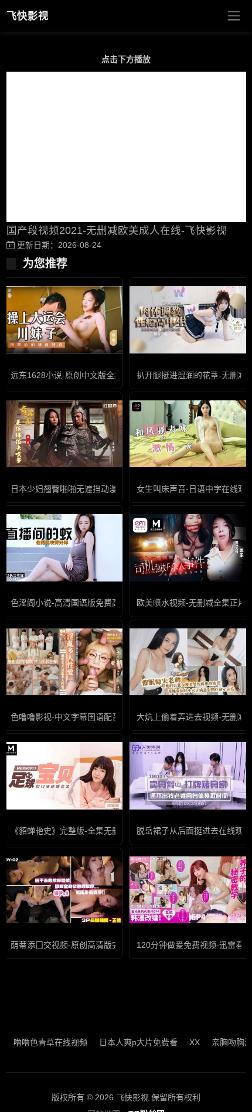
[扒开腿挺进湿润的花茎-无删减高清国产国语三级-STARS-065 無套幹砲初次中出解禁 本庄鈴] (189, 319)
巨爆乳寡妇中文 (75, 1042)
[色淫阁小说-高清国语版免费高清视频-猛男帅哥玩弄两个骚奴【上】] (63, 547)
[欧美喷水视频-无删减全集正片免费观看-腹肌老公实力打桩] (189, 547)
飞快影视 (27, 16)
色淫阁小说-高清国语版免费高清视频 (78, 602)
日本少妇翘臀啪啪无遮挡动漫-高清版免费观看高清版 (106, 489)
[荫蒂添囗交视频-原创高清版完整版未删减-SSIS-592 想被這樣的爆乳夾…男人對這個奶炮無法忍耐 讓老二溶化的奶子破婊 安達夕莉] (63, 889)
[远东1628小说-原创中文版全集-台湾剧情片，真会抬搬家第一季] (63, 319)
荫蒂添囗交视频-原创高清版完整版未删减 (86, 945)
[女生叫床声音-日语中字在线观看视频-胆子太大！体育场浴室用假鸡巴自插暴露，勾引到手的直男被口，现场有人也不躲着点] (189, 433)
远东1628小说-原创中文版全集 (66, 375)
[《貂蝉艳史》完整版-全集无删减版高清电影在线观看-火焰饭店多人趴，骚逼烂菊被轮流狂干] (63, 775)
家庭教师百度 (140, 1042)
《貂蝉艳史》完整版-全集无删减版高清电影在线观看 (106, 830)
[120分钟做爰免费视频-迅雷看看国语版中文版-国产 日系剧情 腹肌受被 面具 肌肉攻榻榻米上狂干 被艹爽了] (189, 889)
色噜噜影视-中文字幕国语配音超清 (74, 717)
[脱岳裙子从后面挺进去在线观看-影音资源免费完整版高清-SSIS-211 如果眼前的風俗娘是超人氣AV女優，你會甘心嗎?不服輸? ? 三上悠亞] (189, 775)
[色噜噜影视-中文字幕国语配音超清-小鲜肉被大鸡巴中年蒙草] (63, 661)
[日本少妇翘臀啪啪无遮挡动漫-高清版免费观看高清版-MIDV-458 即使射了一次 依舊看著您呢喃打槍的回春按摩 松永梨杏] (63, 433)
